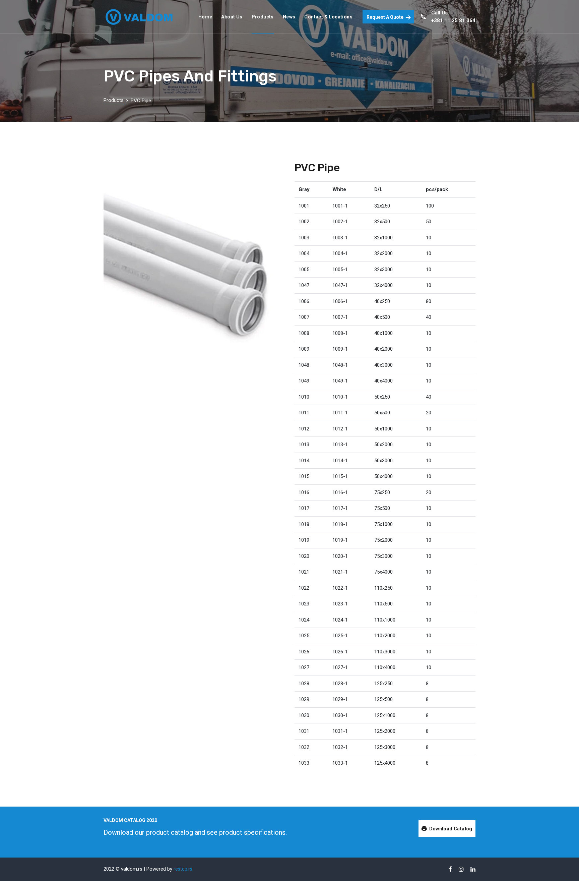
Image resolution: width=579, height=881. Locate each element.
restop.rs (183, 869)
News (289, 16)
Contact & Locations (328, 16)
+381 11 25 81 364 (453, 20)
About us (231, 16)
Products (263, 16)
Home (205, 16)
